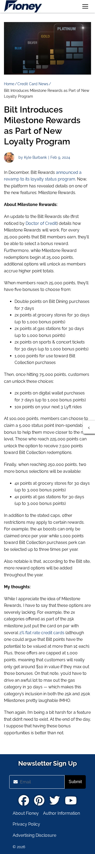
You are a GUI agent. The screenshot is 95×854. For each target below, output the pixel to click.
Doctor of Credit (41, 223)
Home (9, 84)
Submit (75, 781)
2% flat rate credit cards (41, 632)
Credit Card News (32, 84)
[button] (85, 6)
